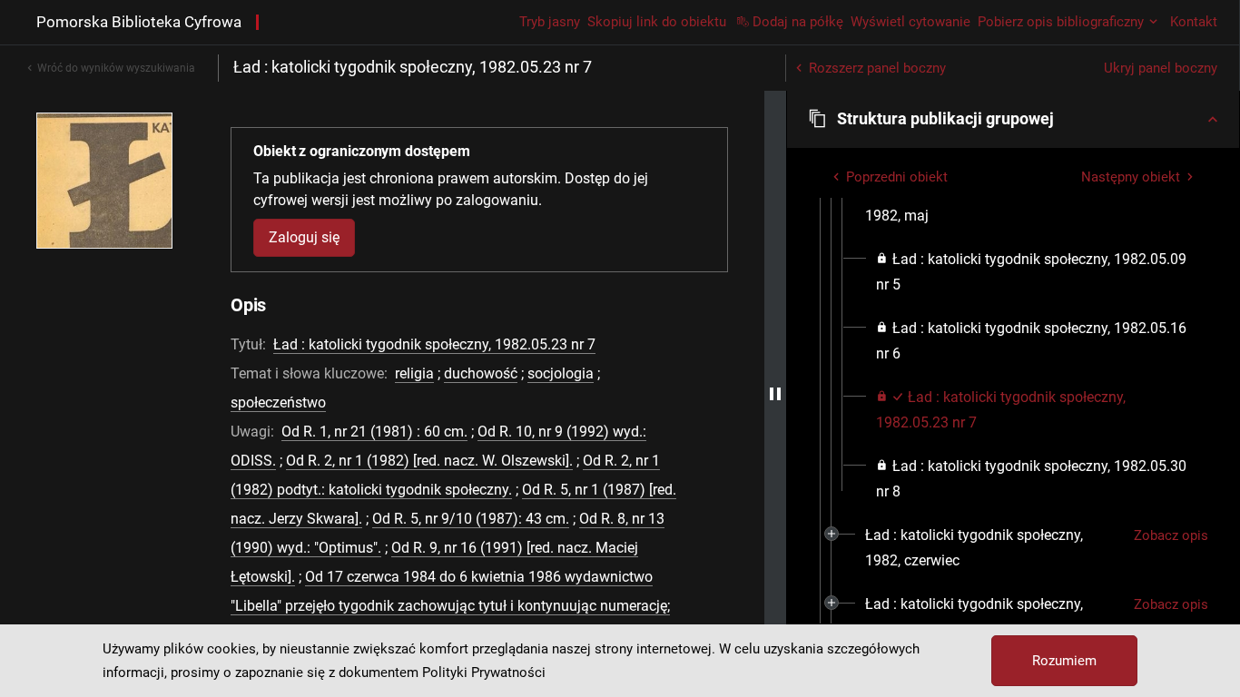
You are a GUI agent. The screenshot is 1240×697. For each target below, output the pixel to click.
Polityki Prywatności (484, 672)
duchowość (480, 373)
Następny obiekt (1130, 177)
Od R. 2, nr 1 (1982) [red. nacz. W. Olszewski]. (429, 460)
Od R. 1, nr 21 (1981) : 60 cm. (374, 431)
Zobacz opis (1171, 535)
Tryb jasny (549, 22)
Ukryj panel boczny (1160, 68)
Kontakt (1193, 22)
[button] (1013, 119)
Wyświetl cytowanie (910, 22)
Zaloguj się (304, 237)
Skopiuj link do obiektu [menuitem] (656, 22)
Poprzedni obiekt (897, 177)
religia (414, 373)
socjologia (560, 373)
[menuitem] (992, 203)
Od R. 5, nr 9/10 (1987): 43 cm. (470, 518)
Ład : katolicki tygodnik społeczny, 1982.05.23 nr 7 (434, 344)
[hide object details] (775, 394)
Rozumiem (1064, 661)
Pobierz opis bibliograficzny (1061, 22)
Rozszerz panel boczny (877, 68)
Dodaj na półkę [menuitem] (798, 22)
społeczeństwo (278, 402)
